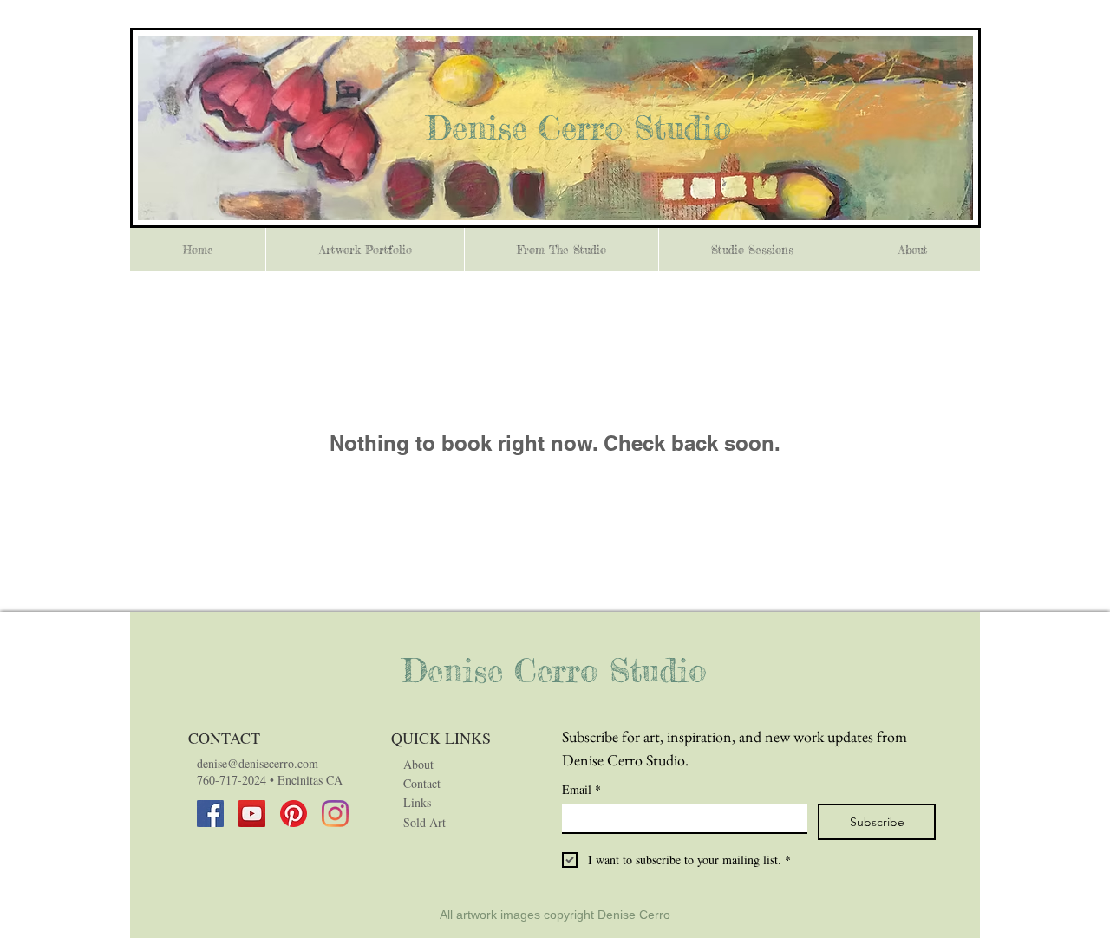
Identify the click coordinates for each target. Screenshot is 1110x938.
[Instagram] (335, 813)
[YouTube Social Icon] (251, 813)
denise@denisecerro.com (257, 763)
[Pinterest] (293, 813)
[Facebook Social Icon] (210, 813)
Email (581, 789)
